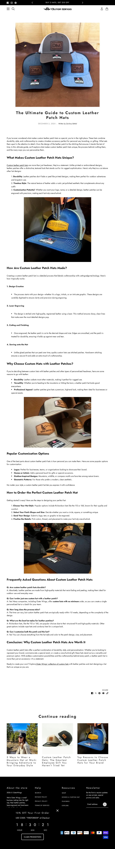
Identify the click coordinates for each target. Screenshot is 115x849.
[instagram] (12, 2)
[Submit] (105, 804)
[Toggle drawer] (8, 9)
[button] (107, 693)
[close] (57, 810)
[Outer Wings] (57, 8)
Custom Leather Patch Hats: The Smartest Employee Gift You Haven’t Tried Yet (56, 761)
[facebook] (8, 2)
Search (38, 793)
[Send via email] (103, 693)
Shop (64, 793)
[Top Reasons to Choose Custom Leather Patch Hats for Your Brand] (92, 738)
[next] (83, 2)
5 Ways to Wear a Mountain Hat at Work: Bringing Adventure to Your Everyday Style (22, 761)
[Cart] (106, 8)
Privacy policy (41, 801)
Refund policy (41, 797)
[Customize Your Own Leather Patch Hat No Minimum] (57, 229)
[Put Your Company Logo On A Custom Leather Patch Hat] (57, 422)
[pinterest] (15, 2)
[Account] (101, 8)
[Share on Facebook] (92, 693)
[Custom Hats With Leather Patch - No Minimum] (57, 548)
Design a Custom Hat (71, 797)
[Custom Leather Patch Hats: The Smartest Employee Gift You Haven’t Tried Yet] (57, 738)
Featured (66, 801)
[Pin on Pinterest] (99, 693)
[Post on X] (96, 693)
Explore (65, 806)
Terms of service (42, 805)
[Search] (13, 8)
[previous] (32, 2)
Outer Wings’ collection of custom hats (52, 664)
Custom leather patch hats (17, 165)
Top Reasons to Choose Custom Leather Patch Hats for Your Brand (92, 760)
